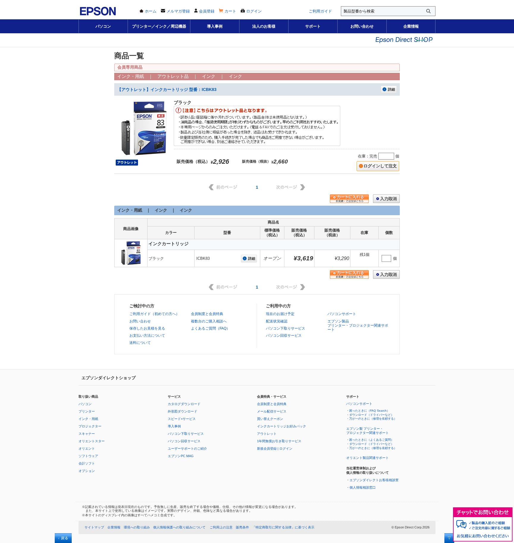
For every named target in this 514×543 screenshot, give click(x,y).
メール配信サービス (271, 411)
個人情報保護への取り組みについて (179, 527)
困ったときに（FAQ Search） (369, 410)
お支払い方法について (147, 335)
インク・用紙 (88, 419)
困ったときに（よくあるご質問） (371, 439)
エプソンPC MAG (181, 456)
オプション (87, 471)
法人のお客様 (263, 26)
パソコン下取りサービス (285, 328)
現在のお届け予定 (280, 314)
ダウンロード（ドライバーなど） (371, 414)
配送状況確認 (276, 321)
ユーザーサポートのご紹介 (187, 448)
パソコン (103, 26)
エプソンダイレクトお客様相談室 (374, 480)
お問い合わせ (362, 26)
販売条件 (242, 527)
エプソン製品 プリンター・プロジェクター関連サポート (357, 325)
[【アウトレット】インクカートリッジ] (144, 156)
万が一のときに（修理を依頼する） (373, 418)
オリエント (87, 448)
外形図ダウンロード (182, 411)
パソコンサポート (341, 314)
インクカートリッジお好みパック (281, 426)
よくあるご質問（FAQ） (210, 328)
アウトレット (267, 433)
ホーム (150, 11)
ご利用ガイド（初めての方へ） (154, 314)
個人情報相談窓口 (363, 487)
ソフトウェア (88, 456)
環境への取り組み (137, 527)
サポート (313, 26)
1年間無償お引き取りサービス (279, 441)
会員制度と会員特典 (207, 314)
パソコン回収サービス (284, 335)
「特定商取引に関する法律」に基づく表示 (283, 527)
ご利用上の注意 (221, 527)
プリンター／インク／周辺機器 (159, 26)
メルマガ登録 (178, 11)
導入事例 (214, 26)
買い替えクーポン (270, 419)
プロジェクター (90, 426)
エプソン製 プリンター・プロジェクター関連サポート (367, 431)
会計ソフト (87, 463)
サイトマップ (94, 527)
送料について (140, 343)
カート (230, 11)
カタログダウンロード (184, 404)
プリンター (87, 411)
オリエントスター (92, 441)
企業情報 (411, 26)
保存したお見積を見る (147, 328)
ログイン (254, 11)
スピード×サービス (182, 419)
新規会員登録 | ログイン (274, 448)
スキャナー (87, 433)
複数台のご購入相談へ (209, 321)
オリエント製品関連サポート (367, 457)
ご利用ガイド (320, 11)
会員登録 (206, 11)
